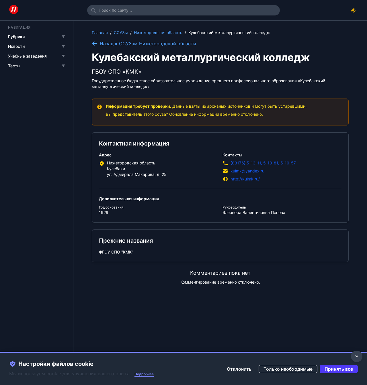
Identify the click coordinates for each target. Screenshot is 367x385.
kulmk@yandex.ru (247, 170)
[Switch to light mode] (353, 10)
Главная (100, 32)
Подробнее (144, 374)
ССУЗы (121, 32)
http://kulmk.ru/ (245, 178)
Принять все (339, 369)
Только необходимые (288, 369)
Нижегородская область (158, 32)
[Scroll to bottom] (356, 356)
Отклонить (239, 369)
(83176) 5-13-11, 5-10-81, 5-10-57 (263, 162)
